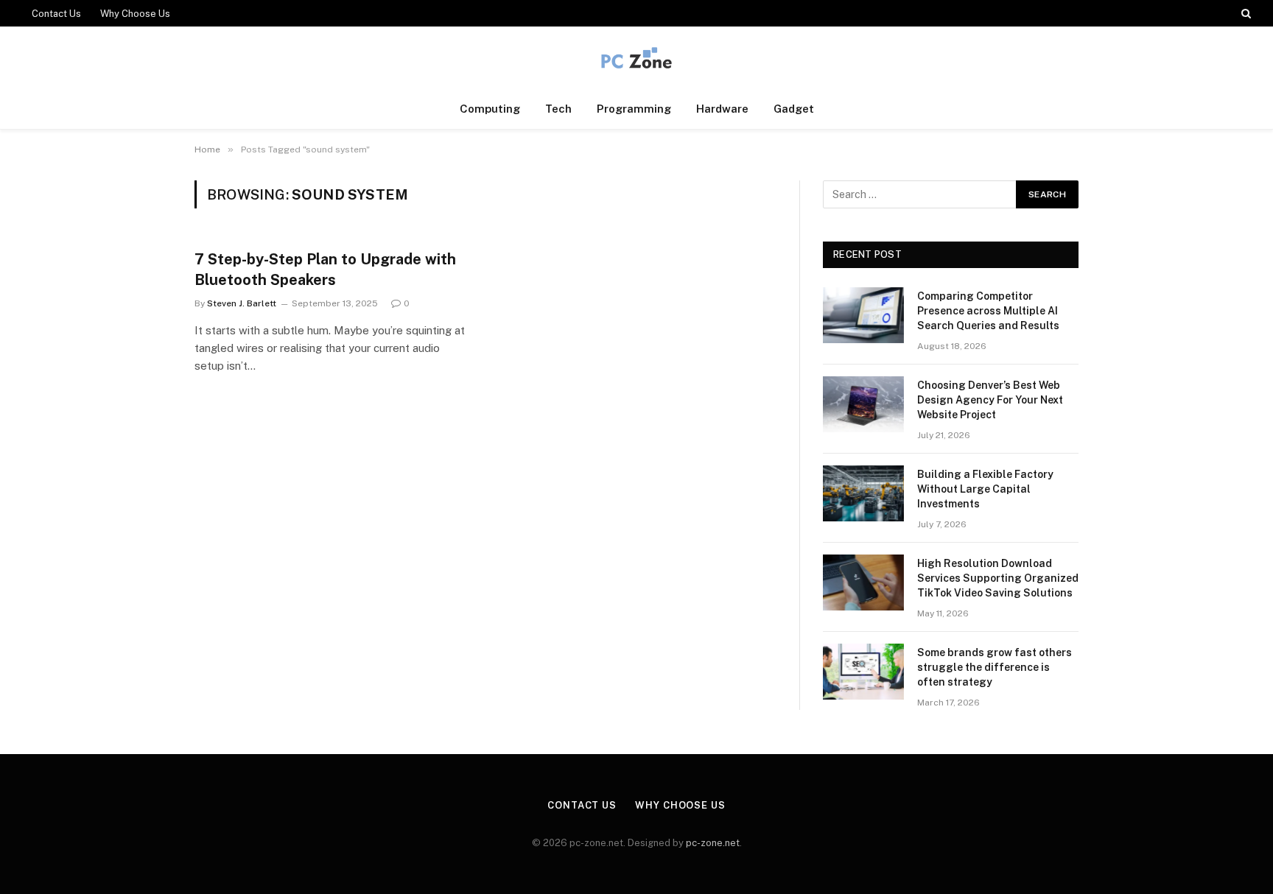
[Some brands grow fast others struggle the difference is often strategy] (863, 672)
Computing (490, 108)
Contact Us (56, 13)
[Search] (1244, 13)
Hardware (722, 108)
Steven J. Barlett (241, 303)
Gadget (794, 108)
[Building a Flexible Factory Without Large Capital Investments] (863, 493)
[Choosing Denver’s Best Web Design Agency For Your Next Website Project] (863, 404)
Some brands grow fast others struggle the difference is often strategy (994, 667)
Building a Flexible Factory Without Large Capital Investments (985, 489)
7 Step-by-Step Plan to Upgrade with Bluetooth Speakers (325, 269)
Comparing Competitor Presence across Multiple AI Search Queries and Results (988, 310)
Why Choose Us (135, 13)
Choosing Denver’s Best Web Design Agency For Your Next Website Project (990, 399)
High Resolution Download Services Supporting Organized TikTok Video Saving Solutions (998, 578)
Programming (634, 108)
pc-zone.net (713, 842)
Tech (558, 108)
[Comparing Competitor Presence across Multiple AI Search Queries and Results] (863, 315)
